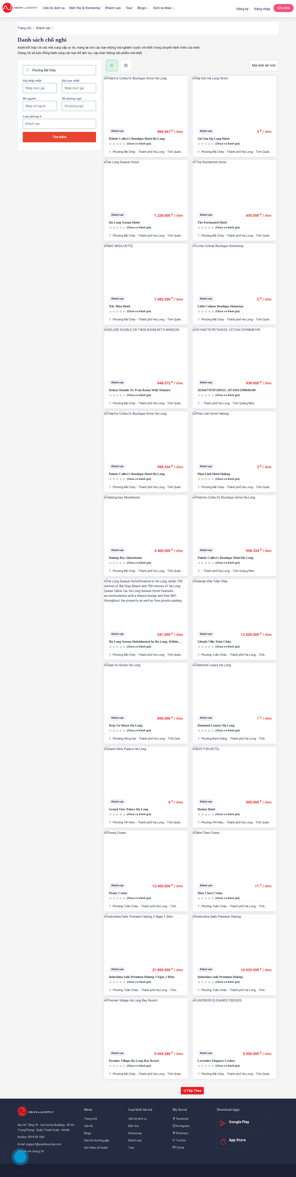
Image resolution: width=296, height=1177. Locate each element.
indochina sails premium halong (220, 977)
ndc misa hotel (119, 306)
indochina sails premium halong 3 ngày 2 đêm (141, 977)
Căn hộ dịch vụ (54, 8)
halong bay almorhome (125, 557)
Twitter (180, 1140)
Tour (129, 8)
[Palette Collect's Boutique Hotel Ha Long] (146, 100)
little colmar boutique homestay (221, 306)
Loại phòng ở (32, 116)
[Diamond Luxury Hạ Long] (234, 687)
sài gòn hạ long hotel (213, 138)
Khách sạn (113, 8)
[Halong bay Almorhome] (146, 519)
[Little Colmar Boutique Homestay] (234, 268)
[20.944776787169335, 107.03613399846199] (234, 351)
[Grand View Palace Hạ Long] (146, 771)
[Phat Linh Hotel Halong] (234, 435)
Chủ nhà (283, 8)
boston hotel (206, 809)
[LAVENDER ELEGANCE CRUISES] (234, 1022)
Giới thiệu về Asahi (96, 1147)
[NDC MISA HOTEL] (146, 268)
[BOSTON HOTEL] (234, 771)
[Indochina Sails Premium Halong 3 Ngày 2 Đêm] (146, 938)
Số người (29, 98)
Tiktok (179, 1147)
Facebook (181, 1118)
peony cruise (118, 893)
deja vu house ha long (125, 725)
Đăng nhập (262, 9)
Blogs (141, 8)
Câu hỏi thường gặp (96, 1140)
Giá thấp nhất (32, 80)
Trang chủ (24, 28)
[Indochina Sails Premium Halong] (234, 938)
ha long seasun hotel (124, 222)
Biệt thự (133, 1126)
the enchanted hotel (212, 222)
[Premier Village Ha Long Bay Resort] (146, 1022)
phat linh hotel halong (214, 474)
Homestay (135, 1133)
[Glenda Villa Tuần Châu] (234, 603)
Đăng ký (242, 9)
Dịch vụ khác (162, 8)
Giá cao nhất (70, 80)
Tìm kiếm (59, 137)
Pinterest (181, 1133)
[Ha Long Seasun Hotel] (146, 184)
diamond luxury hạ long (216, 725)
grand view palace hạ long (128, 809)
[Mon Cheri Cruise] (234, 854)
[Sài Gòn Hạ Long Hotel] (234, 100)
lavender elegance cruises (216, 1060)
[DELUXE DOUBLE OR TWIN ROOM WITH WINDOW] (146, 351)
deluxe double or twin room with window (140, 390)
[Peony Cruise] (146, 854)
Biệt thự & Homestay (84, 8)
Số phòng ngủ (72, 98)
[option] (146, 100)
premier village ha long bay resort (134, 1060)
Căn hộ (88, 1126)
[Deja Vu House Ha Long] (146, 687)
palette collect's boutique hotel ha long (137, 138)
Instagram (182, 1126)
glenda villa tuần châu (214, 641)
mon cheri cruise (210, 893)
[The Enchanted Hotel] (234, 184)
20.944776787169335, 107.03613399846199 (227, 390)
